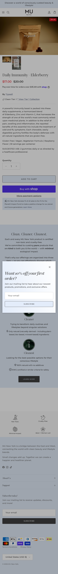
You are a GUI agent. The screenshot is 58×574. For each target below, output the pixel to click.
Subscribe (29, 304)
